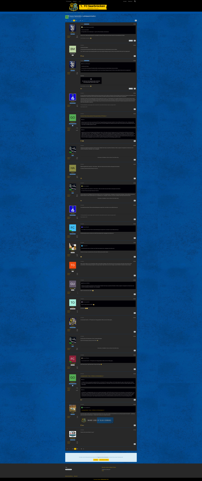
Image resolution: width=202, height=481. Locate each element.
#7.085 (134, 113)
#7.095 (134, 317)
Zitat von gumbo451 (86, 301)
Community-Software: (101, 479)
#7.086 (134, 145)
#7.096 (134, 336)
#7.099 (134, 404)
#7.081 (135, 24)
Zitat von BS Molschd (86, 63)
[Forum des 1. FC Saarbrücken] (101, 7)
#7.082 (134, 45)
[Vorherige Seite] (66, 20)
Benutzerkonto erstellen (104, 459)
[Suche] (135, 1)
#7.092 (134, 261)
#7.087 (134, 164)
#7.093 (134, 280)
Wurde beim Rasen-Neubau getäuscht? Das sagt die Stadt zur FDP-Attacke (93, 115)
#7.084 (134, 93)
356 (76, 20)
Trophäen (68, 129)
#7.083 (134, 60)
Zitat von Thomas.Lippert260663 (88, 27)
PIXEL (103, 470)
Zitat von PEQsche (86, 358)
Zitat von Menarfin (86, 227)
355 (74, 20)
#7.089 (134, 205)
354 (71, 20)
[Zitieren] (135, 40)
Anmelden (125, 1)
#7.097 (134, 355)
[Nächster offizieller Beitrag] (132, 40)
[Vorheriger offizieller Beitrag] (130, 40)
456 (80, 20)
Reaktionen (68, 72)
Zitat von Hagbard (86, 186)
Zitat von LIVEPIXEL (86, 283)
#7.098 (134, 373)
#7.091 (135, 242)
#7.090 (134, 223)
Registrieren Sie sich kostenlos (103, 457)
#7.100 (135, 429)
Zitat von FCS (85, 245)
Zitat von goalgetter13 (86, 407)
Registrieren (130, 1)
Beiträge (68, 37)
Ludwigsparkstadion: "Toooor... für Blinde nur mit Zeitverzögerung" (92, 375)
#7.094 (134, 298)
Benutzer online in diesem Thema (109, 467)
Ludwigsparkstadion (68, 469)
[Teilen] (136, 20)
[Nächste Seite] (82, 20)
